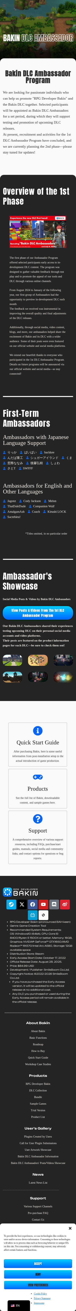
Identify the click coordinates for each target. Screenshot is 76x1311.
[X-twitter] (22, 904)
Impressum (39, 1303)
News (38, 1174)
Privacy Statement (42, 1298)
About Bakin (38, 1023)
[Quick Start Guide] (38, 731)
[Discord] (54, 904)
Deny (38, 1274)
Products (37, 788)
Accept (38, 1263)
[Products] (38, 777)
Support (37, 830)
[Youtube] (43, 904)
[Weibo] (65, 904)
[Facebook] (33, 904)
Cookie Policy (40, 1293)
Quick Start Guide (38, 742)
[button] (70, 1228)
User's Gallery (38, 1128)
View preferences (38, 1285)
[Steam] (11, 904)
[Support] (38, 819)
